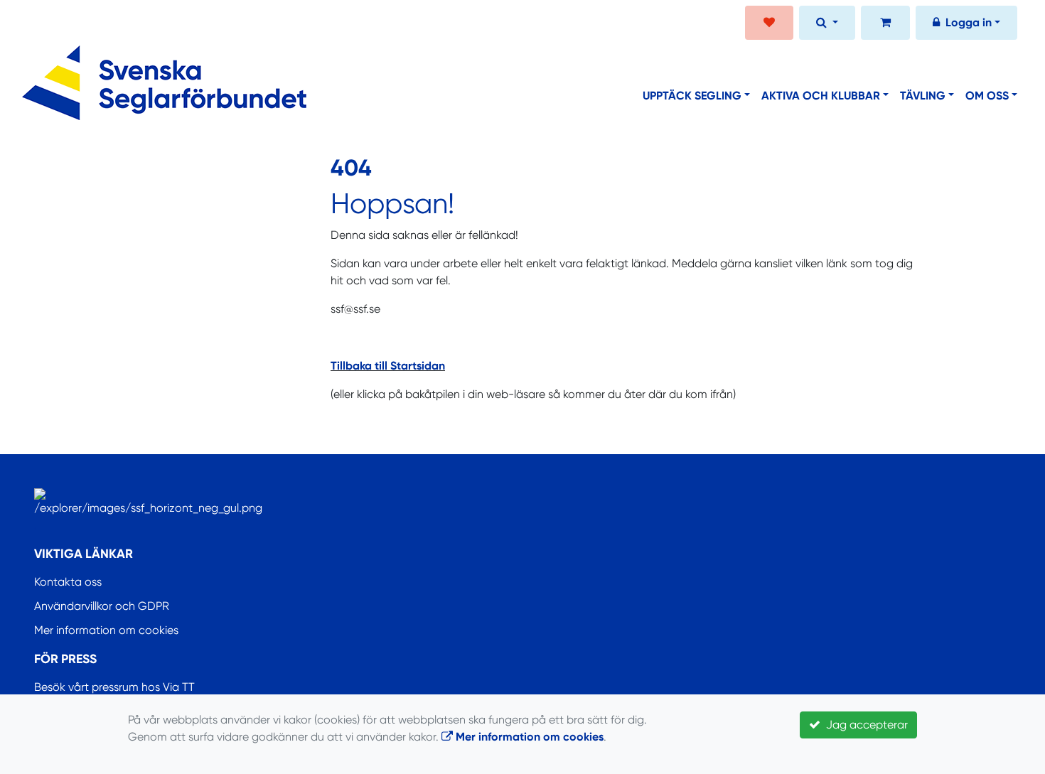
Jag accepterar (864, 724)
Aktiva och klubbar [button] (820, 95)
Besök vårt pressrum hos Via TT (114, 687)
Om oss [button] (987, 95)
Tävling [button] (922, 95)
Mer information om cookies (106, 630)
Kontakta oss (68, 581)
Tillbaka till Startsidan (388, 365)
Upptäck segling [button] (692, 95)
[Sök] (827, 24)
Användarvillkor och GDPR (101, 606)
